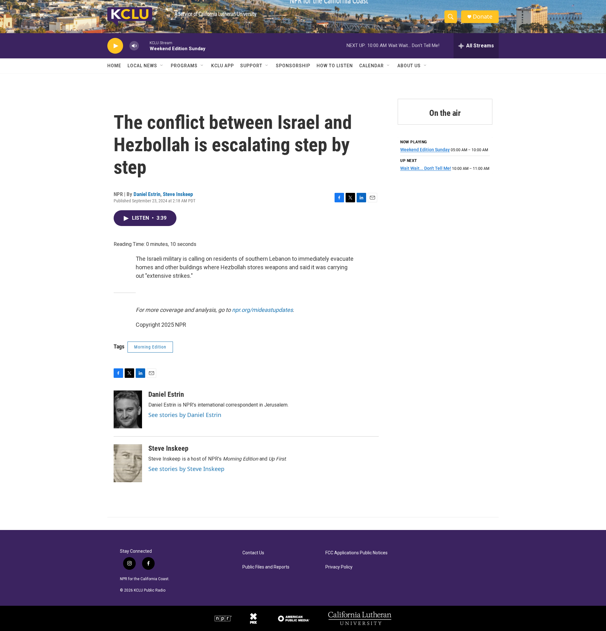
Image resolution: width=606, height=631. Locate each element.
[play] (115, 46)
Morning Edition (150, 346)
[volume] (134, 46)
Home (114, 65)
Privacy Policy (339, 567)
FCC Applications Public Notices (356, 553)
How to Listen (335, 65)
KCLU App (222, 65)
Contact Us (253, 553)
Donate (482, 16)
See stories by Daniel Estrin (184, 415)
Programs (184, 65)
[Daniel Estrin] (128, 409)
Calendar (371, 65)
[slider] (144, 45)
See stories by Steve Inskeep (186, 469)
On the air (445, 113)
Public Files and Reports (265, 567)
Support (251, 65)
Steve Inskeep (178, 194)
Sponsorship (293, 65)
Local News (142, 65)
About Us (409, 65)
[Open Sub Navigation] (161, 65)
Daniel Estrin (147, 194)
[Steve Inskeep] (128, 463)
